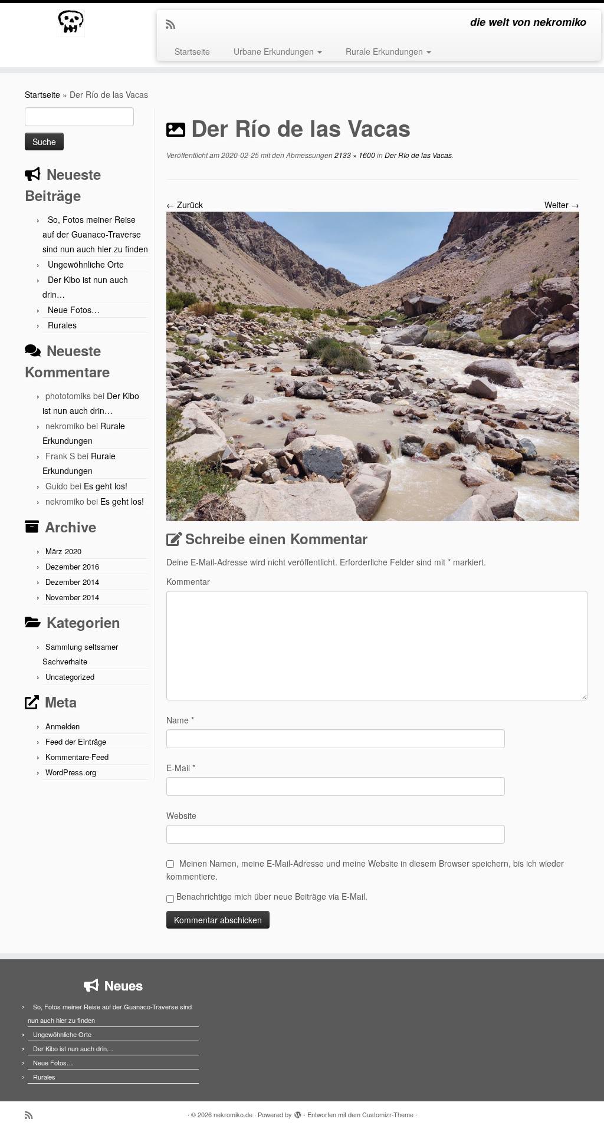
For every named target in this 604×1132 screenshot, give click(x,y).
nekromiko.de (233, 1114)
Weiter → (561, 204)
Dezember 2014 (72, 581)
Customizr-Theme (387, 1114)
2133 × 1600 (354, 155)
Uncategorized (69, 676)
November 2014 (72, 597)
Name (180, 720)
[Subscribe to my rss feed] (174, 23)
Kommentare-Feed (77, 756)
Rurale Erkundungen (385, 51)
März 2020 (63, 551)
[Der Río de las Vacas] (372, 365)
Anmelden (62, 726)
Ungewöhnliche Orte (86, 264)
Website (181, 815)
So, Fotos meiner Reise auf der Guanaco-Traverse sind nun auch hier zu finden (95, 234)
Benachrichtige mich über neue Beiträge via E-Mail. (271, 896)
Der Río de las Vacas (417, 155)
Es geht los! (105, 486)
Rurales (62, 325)
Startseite (192, 51)
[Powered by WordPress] (298, 1112)
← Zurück (184, 204)
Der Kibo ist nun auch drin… (73, 1048)
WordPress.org (70, 772)
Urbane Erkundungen (275, 51)
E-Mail (180, 768)
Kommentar (188, 581)
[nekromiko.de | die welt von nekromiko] (71, 23)
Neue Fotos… (74, 309)
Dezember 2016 (72, 566)
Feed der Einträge (75, 741)
